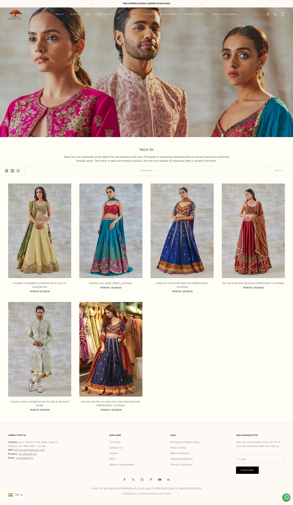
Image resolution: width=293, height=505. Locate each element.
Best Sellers (105, 14)
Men (88, 14)
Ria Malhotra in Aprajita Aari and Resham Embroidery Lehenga (111, 403)
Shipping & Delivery (181, 459)
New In (60, 14)
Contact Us (115, 447)
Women (74, 14)
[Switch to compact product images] (18, 170)
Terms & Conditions (181, 464)
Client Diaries (168, 14)
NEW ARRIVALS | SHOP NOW (146, 3)
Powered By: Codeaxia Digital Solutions (146, 493)
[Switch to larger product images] (6, 170)
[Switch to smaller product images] (12, 170)
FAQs (112, 459)
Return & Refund (179, 453)
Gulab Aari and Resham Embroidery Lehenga (253, 283)
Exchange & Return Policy (185, 442)
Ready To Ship (128, 14)
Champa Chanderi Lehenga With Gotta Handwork (39, 285)
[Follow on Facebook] (124, 479)
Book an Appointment (224, 14)
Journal (113, 453)
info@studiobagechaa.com (29, 450)
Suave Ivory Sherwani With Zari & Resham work (40, 403)
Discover (148, 14)
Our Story (115, 442)
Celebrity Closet (194, 14)
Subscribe (247, 470)
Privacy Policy (178, 447)
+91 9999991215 (24, 458)
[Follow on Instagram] (142, 479)
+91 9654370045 (27, 453)
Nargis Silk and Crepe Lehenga (111, 283)
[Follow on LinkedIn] (168, 479)
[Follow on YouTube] (159, 479)
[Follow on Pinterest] (151, 479)
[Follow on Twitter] (133, 479)
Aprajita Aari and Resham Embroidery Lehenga (182, 285)
